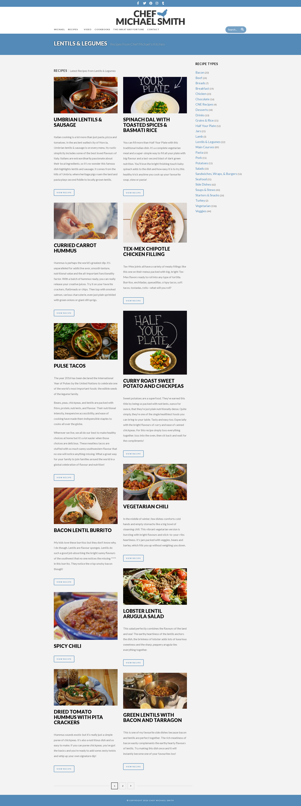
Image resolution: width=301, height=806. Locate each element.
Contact (153, 29)
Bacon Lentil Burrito (83, 530)
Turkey (200, 200)
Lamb (199, 136)
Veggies (200, 211)
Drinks (199, 115)
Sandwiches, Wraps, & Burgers (216, 174)
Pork (198, 158)
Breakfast (202, 88)
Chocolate (202, 99)
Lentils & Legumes (208, 142)
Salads (199, 168)
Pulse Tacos (70, 366)
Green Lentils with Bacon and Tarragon (152, 717)
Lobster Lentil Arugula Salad (143, 613)
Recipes (73, 29)
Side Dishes (203, 184)
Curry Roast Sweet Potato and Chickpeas (153, 383)
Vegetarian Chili (145, 506)
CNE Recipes (204, 104)
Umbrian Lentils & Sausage (78, 122)
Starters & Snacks (207, 195)
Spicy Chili (67, 646)
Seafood (201, 179)
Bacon (199, 72)
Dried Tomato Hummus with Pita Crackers (78, 717)
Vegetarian (203, 206)
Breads (200, 83)
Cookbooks (102, 29)
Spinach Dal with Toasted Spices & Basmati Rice (146, 124)
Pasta (199, 152)
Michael (59, 29)
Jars (198, 131)
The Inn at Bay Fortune (128, 29)
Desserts (201, 110)
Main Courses (204, 147)
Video (87, 29)
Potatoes (201, 163)
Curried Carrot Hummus (75, 248)
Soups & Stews (205, 190)
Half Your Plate (205, 126)
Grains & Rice (204, 120)
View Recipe (64, 192)
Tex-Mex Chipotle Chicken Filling (146, 251)
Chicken (200, 94)
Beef (198, 78)
